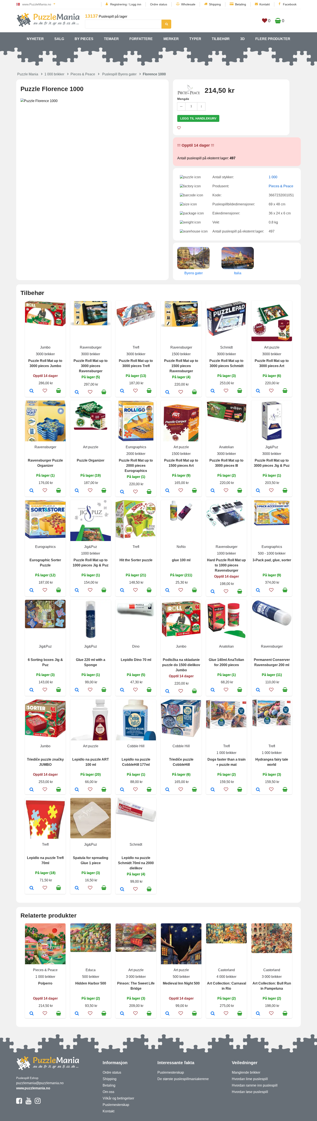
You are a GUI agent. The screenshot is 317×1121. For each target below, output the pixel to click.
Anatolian (226, 447)
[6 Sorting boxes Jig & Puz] (32, 690)
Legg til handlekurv (198, 118)
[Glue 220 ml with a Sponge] (77, 690)
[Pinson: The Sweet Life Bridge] (122, 1014)
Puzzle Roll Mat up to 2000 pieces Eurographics (136, 466)
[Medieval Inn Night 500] (167, 1014)
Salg (59, 39)
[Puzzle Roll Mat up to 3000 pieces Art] (258, 391)
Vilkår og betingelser (118, 1098)
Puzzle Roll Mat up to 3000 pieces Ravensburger (91, 366)
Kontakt (264, 4)
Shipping (215, 4)
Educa (91, 970)
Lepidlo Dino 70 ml (136, 660)
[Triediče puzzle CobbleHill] (167, 790)
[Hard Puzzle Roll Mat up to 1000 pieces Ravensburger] (213, 592)
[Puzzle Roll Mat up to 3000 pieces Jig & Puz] (258, 491)
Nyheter (35, 39)
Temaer (111, 39)
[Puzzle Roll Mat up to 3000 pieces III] (213, 491)
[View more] (45, 325)
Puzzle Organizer (90, 460)
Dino (136, 646)
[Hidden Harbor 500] (77, 1014)
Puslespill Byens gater (119, 74)
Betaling (240, 4)
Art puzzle (271, 347)
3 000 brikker (136, 976)
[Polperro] (32, 1014)
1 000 (273, 177)
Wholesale (188, 4)
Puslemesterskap (116, 1105)
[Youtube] (28, 1102)
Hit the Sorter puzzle (135, 560)
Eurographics (136, 447)
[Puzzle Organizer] (77, 491)
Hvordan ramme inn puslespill (255, 1085)
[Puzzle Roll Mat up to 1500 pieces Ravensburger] (167, 392)
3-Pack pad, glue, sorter (272, 560)
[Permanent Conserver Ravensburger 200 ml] (258, 690)
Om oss (108, 1092)
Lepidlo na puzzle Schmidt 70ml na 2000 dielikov (136, 863)
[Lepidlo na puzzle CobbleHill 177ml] (122, 790)
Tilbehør (221, 39)
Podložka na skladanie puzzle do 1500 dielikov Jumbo (181, 665)
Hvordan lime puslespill (250, 1079)
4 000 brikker (226, 976)
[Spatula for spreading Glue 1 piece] (77, 888)
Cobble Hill (135, 746)
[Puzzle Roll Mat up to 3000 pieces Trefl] (122, 391)
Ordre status (158, 4)
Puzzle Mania (27, 74)
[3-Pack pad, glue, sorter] (258, 590)
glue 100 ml (181, 560)
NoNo (181, 547)
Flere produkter (272, 39)
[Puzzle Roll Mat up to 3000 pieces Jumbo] (32, 391)
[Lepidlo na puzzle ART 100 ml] (77, 790)
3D (242, 39)
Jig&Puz (271, 447)
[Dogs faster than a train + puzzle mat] (213, 790)
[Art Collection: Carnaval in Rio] (213, 1014)
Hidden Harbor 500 (90, 983)
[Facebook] (19, 1102)
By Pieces (84, 39)
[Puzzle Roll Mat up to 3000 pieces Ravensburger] (77, 392)
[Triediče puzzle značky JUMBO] (32, 790)
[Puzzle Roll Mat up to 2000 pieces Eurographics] (122, 492)
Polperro (45, 983)
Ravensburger (91, 347)
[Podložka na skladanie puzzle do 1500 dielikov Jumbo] (167, 691)
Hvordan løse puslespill (250, 1092)
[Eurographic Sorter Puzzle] (32, 590)
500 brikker (90, 976)
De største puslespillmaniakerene (183, 1079)
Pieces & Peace (83, 74)
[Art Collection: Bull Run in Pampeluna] (258, 1014)
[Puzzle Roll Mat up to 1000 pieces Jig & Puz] (77, 590)
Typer (195, 39)
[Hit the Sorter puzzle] (122, 590)
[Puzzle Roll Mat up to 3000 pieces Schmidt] (213, 391)
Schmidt (226, 347)
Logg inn (135, 4)
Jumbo (45, 347)
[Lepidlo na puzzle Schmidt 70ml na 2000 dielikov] (122, 889)
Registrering (118, 4)
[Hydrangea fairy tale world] (258, 790)
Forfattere (141, 39)
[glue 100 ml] (167, 590)
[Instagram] (38, 1102)
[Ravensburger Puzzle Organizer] (32, 491)
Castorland (226, 970)
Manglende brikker (246, 1072)
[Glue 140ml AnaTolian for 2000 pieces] (213, 690)
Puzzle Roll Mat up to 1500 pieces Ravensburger (181, 366)
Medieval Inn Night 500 (181, 983)
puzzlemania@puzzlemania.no (40, 1083)
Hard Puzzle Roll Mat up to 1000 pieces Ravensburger (226, 565)
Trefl (136, 347)
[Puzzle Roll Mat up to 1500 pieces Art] (167, 491)
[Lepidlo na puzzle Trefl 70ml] (32, 888)
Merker (171, 39)
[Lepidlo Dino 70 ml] (122, 690)
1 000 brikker (54, 74)
